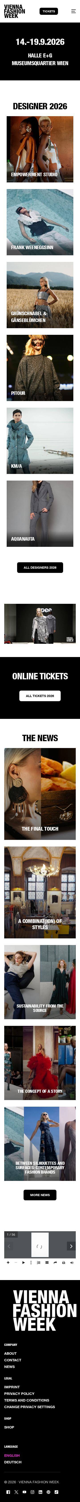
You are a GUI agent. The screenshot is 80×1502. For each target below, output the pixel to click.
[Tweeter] (16, 1491)
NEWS (9, 1366)
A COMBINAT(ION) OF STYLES (40, 924)
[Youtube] (24, 1491)
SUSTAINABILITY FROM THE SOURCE (40, 1008)
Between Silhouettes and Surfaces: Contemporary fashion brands (40, 1168)
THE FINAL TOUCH (40, 829)
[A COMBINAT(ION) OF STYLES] (40, 892)
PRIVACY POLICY (19, 1393)
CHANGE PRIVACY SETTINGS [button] (29, 1407)
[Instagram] (32, 1491)
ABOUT (10, 1353)
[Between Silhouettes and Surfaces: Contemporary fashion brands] (40, 1144)
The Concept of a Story (40, 1091)
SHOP (9, 1427)
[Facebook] (8, 1491)
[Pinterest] (48, 1491)
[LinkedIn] (40, 1491)
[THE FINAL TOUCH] (40, 794)
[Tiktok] (56, 1491)
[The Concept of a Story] (40, 1063)
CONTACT (12, 1360)
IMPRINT (12, 1387)
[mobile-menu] (71, 11)
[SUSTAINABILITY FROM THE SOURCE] (40, 982)
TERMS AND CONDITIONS (26, 1400)
